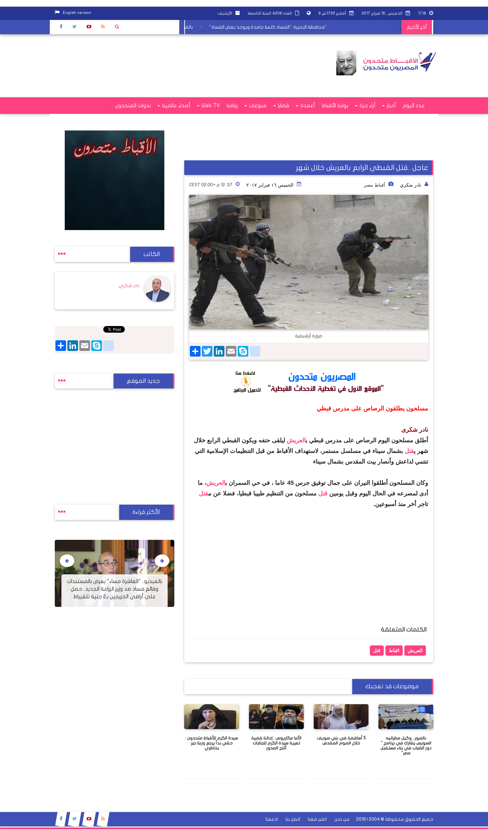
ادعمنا (272, 819)
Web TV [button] (210, 105)
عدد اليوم (414, 105)
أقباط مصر (374, 185)
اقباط (394, 650)
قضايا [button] (283, 105)
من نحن (342, 819)
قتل (409, 451)
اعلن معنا (317, 819)
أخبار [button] (390, 105)
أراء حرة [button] (366, 105)
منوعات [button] (257, 105)
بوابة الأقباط (335, 105)
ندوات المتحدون (133, 105)
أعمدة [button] (307, 105)
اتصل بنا (292, 819)
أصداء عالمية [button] (175, 105)
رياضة (232, 105)
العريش (296, 440)
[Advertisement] (175, 66)
